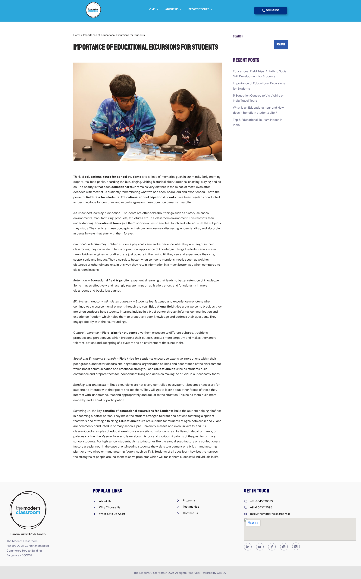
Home (151, 9)
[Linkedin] (248, 546)
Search (238, 36)
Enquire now (272, 10)
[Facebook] (272, 546)
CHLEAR (222, 573)
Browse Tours (198, 9)
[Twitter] (296, 546)
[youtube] (260, 546)
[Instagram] (284, 546)
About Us (171, 9)
